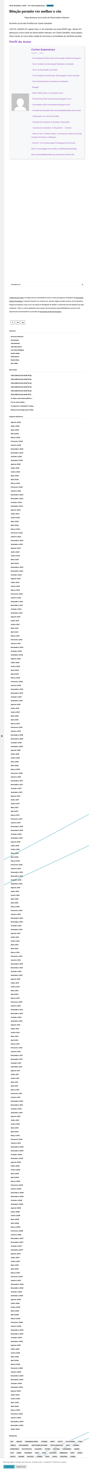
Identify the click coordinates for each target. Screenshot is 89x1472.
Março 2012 (15, 1044)
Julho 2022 (15, 582)
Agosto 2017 (15, 796)
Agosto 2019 (15, 704)
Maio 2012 (14, 1036)
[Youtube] (23, 322)
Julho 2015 (15, 891)
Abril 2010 (14, 1132)
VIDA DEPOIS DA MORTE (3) (21, 387)
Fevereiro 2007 (17, 1276)
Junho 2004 (15, 1399)
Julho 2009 (15, 1166)
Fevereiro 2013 (16, 1002)
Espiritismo (14, 1449)
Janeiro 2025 (16, 491)
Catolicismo (50, 5)
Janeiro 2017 (16, 823)
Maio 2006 (15, 1311)
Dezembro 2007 (17, 1238)
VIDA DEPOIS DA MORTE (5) (21, 379)
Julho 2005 (15, 1349)
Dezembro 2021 (17, 601)
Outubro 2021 (16, 609)
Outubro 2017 (16, 788)
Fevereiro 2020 (17, 681)
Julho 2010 (15, 1120)
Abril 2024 (15, 525)
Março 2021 (15, 636)
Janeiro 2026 (16, 445)
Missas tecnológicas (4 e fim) (22, 410)
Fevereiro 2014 (16, 956)
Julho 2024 (15, 514)
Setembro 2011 (16, 1067)
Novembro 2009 (17, 1151)
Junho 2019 (15, 712)
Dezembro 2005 (17, 1330)
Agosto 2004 (16, 1391)
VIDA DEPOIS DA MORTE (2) (21, 391)
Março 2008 (15, 1227)
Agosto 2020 (16, 659)
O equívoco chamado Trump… (22, 406)
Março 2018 (15, 769)
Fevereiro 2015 (16, 910)
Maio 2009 (15, 1173)
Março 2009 (15, 1181)
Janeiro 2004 (16, 1418)
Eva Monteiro (15, 340)
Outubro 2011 (16, 1063)
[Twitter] (18, 322)
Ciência (13, 1445)
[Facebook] (13, 322)
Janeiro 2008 (16, 1235)
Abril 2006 (15, 1315)
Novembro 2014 (17, 922)
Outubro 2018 (16, 743)
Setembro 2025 (17, 460)
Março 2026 (15, 437)
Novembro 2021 (17, 605)
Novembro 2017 (17, 784)
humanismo (67, 1449)
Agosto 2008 (16, 1208)
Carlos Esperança (43, 49)
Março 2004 (15, 1410)
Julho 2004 (15, 1395)
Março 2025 (15, 483)
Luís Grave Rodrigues (17, 350)
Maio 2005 (15, 1357)
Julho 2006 (15, 1303)
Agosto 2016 (15, 842)
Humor (76, 1449)
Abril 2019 (14, 720)
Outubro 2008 (16, 1200)
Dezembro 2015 (17, 872)
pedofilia (63, 1456)
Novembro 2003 (17, 1425)
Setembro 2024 (17, 506)
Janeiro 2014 (16, 960)
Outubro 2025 (16, 456)
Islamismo (28, 1453)
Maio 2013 (14, 990)
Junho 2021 (15, 624)
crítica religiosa (56, 1445)
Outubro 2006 (16, 1292)
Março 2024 (15, 529)
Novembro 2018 (17, 739)
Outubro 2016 (16, 834)
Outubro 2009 (16, 1154)
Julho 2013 (15, 983)
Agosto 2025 (16, 464)
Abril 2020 (15, 674)
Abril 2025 (15, 479)
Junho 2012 (15, 1032)
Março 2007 (15, 1273)
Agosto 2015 (15, 887)
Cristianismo (23, 1445)
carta (60, 1441)
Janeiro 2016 (16, 868)
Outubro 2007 (16, 1246)
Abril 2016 (14, 857)
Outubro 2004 (16, 1383)
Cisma (80, 1441)
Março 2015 (15, 907)
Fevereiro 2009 (17, 1185)
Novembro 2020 (17, 647)
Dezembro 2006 (17, 1284)
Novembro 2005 (17, 1334)
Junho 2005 (15, 1353)
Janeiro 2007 (16, 1280)
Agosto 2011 (15, 1070)
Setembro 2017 (16, 792)
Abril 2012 (14, 1040)
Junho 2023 (15, 556)
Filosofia (38, 1449)
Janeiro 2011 (15, 1097)
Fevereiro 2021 (16, 640)
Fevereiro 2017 (16, 819)
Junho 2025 (15, 472)
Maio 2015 (14, 899)
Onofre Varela (15, 353)
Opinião (39, 1456)
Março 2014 (15, 952)
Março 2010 (15, 1135)
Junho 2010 (15, 1124)
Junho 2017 (15, 804)
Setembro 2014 (17, 929)
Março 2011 (15, 1090)
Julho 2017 (15, 800)
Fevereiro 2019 (16, 727)
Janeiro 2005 (16, 1372)
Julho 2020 (15, 662)
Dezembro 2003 (17, 1421)
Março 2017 (15, 815)
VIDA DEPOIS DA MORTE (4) (21, 383)
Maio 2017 (14, 807)
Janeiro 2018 (16, 777)
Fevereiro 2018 (16, 773)
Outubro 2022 (16, 575)
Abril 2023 (15, 563)
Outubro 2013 (16, 971)
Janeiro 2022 (16, 598)
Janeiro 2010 (16, 1143)
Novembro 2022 (17, 571)
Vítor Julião (14, 363)
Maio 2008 (15, 1219)
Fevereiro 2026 (17, 441)
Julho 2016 (15, 846)
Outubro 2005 (16, 1337)
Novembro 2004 (17, 1379)
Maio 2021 (14, 628)
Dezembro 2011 (17, 1055)
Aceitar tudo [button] (9, 1467)
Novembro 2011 (16, 1059)
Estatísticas (27, 1449)
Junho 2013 (15, 987)
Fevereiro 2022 (17, 594)
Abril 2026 (15, 434)
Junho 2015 (15, 895)
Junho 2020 (15, 666)
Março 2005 (15, 1364)
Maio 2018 (15, 762)
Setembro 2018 (17, 746)
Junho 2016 (15, 849)
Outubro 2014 (16, 926)
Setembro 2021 (16, 613)
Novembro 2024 (17, 498)
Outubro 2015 (16, 880)
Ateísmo (44, 1441)
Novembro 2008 (17, 1196)
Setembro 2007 (17, 1250)
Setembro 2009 (17, 1158)
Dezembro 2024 (17, 495)
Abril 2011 (14, 1086)
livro (72, 1453)
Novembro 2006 (17, 1288)
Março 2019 (15, 724)
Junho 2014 (15, 941)
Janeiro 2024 (16, 537)
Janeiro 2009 (16, 1189)
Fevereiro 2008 (17, 1231)
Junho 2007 (15, 1261)
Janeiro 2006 (16, 1326)
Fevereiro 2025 (17, 487)
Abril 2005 (15, 1360)
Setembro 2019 (16, 701)
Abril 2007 (15, 1269)
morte (12, 1456)
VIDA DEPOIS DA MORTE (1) (21, 394)
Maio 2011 (14, 1082)
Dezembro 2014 (17, 918)
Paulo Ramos (15, 356)
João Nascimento (16, 347)
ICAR (12, 1453)
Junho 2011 (15, 1078)
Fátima (47, 1449)
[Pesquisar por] (82, 285)
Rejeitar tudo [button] (21, 1467)
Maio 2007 (15, 1265)
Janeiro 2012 (16, 1051)
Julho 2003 (15, 1429)
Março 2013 (15, 998)
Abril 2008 (15, 1223)
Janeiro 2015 (16, 914)
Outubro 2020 (16, 651)
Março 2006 (15, 1318)
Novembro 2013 (17, 968)
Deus (68, 1445)
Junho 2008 (15, 1215)
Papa (47, 1456)
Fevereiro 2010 (16, 1139)
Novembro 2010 (17, 1105)
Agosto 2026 (16, 422)
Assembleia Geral (31, 1441)
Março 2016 (15, 861)
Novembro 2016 (17, 830)
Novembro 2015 (17, 876)
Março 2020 (15, 678)
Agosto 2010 (15, 1116)
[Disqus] (46, 192)
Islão (37, 1453)
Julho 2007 (15, 1257)
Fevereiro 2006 (17, 1322)
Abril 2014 (14, 948)
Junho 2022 (15, 586)
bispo (53, 1441)
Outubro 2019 (16, 697)
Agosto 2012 (15, 1025)
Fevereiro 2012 (16, 1048)
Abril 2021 (14, 632)
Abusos (19, 1441)
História (56, 1449)
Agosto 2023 (16, 548)
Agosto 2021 (15, 617)
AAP (11, 1441)
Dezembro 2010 (17, 1101)
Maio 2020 (15, 670)
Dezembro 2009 (17, 1147)
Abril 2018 (14, 765)
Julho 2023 (15, 552)
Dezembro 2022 (17, 567)
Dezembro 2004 (17, 1376)
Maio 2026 (15, 430)
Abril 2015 (14, 903)
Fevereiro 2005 (17, 1368)
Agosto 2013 (15, 979)
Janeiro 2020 (16, 685)
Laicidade (52, 1453)
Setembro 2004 (17, 1387)
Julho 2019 (15, 708)
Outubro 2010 (16, 1109)
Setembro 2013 (16, 975)
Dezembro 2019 (17, 689)
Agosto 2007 (16, 1254)
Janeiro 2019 (16, 731)
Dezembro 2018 (17, 735)
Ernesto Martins (17, 336)
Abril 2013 (14, 994)
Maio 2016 (14, 853)
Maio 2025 (15, 476)
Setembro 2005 (17, 1341)
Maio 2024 (15, 521)
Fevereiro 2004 (17, 1414)
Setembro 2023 (17, 544)
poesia (72, 1456)
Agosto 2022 (16, 578)
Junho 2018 (15, 758)
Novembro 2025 (17, 453)
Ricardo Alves (15, 360)
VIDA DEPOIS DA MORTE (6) (21, 375)
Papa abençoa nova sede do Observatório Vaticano (46, 17)
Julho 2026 (15, 426)
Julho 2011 (15, 1074)
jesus (44, 1453)
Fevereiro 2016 (16, 865)
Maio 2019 (14, 716)
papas (54, 1456)
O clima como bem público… (22, 398)
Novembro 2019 (17, 693)
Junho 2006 (15, 1307)
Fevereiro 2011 (16, 1093)
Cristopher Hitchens (39, 1445)
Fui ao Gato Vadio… (18, 402)
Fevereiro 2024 (17, 533)
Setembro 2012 (16, 1021)
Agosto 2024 (16, 510)
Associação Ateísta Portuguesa (50, 311)
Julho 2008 (15, 1212)
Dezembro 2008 (17, 1193)
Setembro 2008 (17, 1204)
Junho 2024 (15, 517)
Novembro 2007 (17, 1242)
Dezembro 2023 (17, 540)
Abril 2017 (14, 811)
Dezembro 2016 (17, 826)
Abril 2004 (15, 1406)
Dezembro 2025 (17, 449)
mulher (21, 1456)
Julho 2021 (15, 621)
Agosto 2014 (15, 933)
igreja (19, 1453)
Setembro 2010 (17, 1113)
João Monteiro (15, 343)
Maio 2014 (15, 945)
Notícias (30, 1456)
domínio (76, 1445)
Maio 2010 (15, 1128)
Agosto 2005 (16, 1345)
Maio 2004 (15, 1402)
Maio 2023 (15, 559)
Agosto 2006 (16, 1299)
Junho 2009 (15, 1170)
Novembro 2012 (17, 1013)
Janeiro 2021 (16, 643)
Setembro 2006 (17, 1296)
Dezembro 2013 (17, 964)
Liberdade (63, 1453)
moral (80, 1453)
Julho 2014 (15, 937)
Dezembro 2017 (17, 781)
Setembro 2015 (16, 884)
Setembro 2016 (16, 838)
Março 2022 (15, 590)
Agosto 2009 (16, 1162)
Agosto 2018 (15, 750)
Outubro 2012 (16, 1017)
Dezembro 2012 (17, 1010)
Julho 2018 (15, 754)
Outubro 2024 (16, 502)
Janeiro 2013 (16, 1006)
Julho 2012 (15, 1029)
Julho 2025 (15, 468)
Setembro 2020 (17, 655)
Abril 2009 (15, 1177)
